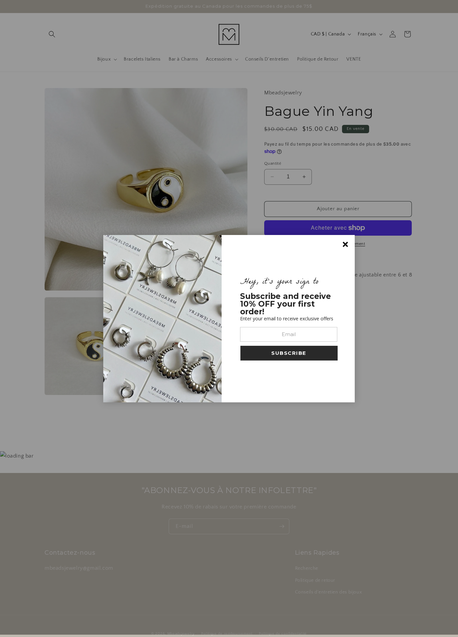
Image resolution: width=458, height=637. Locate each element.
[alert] (229, 318)
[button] (289, 353)
